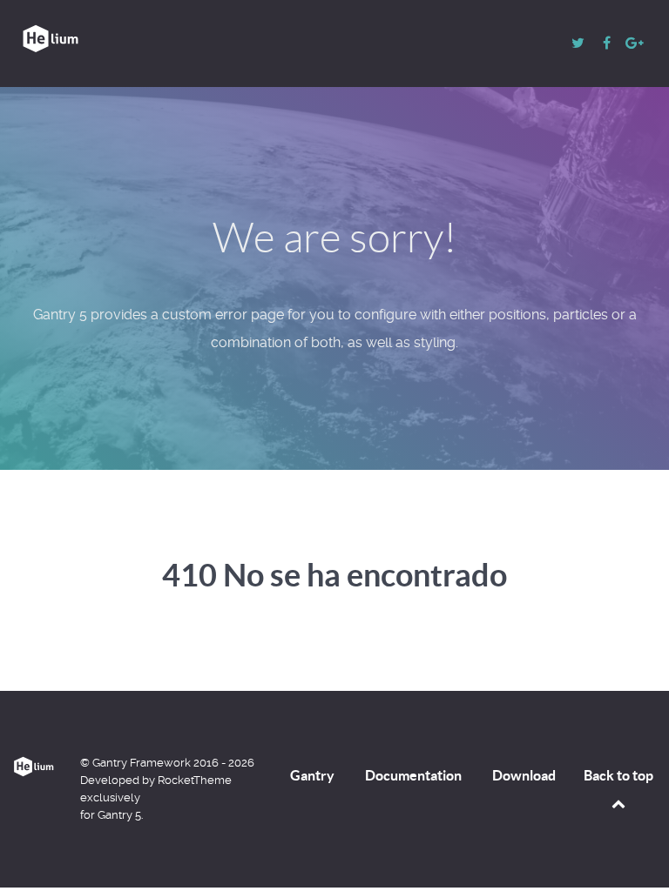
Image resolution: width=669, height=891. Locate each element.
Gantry (312, 775)
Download (524, 775)
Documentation (413, 775)
